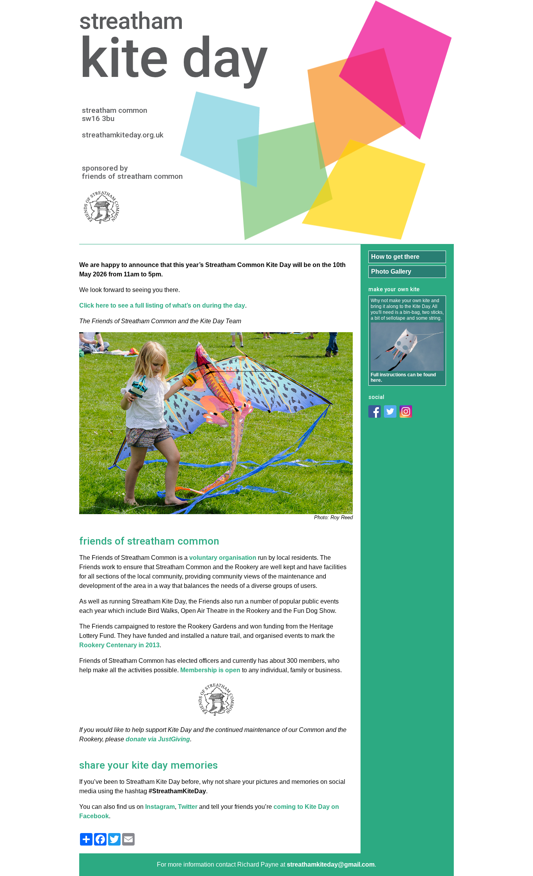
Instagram (160, 806)
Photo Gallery (391, 271)
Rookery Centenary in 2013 (119, 645)
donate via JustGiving (158, 739)
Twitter (187, 806)
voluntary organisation (222, 557)
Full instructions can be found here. (403, 377)
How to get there (395, 256)
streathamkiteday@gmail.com (331, 864)
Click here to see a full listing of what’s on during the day (162, 305)
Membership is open (210, 670)
